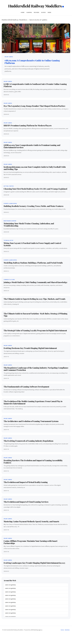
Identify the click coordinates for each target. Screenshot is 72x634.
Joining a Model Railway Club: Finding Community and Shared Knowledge (35, 282)
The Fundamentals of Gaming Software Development (26, 386)
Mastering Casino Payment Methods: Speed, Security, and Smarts (31, 521)
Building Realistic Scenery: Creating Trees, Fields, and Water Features (33, 206)
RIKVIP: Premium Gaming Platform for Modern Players (28, 125)
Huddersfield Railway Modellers (35, 5)
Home (23, 12)
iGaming (29, 12)
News (49, 12)
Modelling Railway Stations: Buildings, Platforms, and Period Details (33, 263)
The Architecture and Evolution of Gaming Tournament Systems (31, 421)
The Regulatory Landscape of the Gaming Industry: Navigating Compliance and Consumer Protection (36, 369)
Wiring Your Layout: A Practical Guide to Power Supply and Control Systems (32, 244)
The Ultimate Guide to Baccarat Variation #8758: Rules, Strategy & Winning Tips (35, 314)
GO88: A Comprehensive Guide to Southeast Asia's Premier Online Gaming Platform (35, 85)
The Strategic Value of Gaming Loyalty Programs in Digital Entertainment (35, 330)
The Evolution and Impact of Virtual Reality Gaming (26, 482)
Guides (43, 12)
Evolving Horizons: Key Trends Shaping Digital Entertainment (30, 348)
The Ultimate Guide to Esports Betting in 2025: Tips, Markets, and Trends (34, 299)
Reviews (36, 12)
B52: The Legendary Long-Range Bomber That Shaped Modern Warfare (34, 106)
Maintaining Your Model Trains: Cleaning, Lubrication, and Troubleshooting (29, 224)
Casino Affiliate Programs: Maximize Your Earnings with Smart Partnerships (30, 542)
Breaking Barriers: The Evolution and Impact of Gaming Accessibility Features (33, 461)
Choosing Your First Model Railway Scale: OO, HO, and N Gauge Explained (35, 189)
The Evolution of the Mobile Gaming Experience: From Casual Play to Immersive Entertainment (33, 402)
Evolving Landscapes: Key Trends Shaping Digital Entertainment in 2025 (34, 563)
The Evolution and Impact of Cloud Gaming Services (26, 502)
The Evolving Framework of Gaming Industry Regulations (28, 441)
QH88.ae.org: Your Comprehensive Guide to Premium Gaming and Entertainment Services (32, 146)
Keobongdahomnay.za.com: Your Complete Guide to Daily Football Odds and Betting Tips (35, 168)
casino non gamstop (10, 585)
